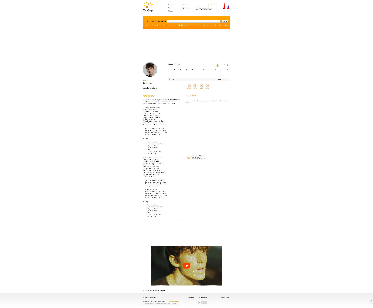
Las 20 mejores (226, 65)
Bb (227, 69)
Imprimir (207, 88)
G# (215, 69)
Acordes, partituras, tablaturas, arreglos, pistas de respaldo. (204, 8)
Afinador (170, 11)
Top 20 (201, 88)
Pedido (213, 5)
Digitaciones (185, 8)
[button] (186, 266)
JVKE (145, 81)
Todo (226, 25)
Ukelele (195, 88)
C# (175, 69)
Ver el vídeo (191, 95)
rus (228, 11)
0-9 (219, 25)
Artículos (184, 5)
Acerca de (171, 5)
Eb (186, 69)
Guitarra (189, 88)
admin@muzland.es (174, 301)
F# (204, 69)
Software (170, 8)
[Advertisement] (186, 46)
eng (224, 11)
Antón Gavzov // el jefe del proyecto (160, 99)
